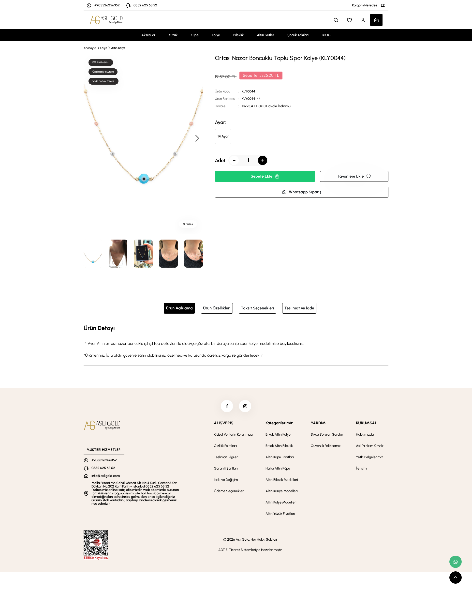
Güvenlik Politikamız (325, 446)
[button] (197, 139)
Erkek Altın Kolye (278, 434)
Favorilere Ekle (351, 176)
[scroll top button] (455, 577)
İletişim (361, 468)
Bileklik (238, 35)
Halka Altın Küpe (278, 468)
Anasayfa (90, 48)
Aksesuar (148, 35)
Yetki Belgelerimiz (369, 457)
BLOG (326, 35)
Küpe (195, 35)
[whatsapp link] (455, 562)
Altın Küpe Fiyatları (280, 457)
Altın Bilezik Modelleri (282, 480)
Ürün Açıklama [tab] (179, 308)
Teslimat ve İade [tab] (299, 308)
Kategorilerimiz (279, 423)
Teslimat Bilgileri (226, 457)
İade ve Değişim (226, 480)
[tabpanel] (236, 340)
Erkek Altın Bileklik (279, 446)
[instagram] (245, 406)
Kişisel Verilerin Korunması (233, 434)
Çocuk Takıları (298, 35)
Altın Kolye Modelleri (281, 502)
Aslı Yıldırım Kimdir (370, 446)
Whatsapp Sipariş (305, 192)
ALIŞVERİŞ (223, 423)
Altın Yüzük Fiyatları (280, 514)
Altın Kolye (118, 48)
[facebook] (227, 406)
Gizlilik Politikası (225, 446)
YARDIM (318, 423)
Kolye (216, 35)
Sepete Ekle (261, 176)
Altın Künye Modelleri (282, 491)
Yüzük (173, 35)
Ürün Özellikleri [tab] (217, 308)
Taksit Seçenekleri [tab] (257, 308)
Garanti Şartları (226, 468)
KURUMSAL (366, 423)
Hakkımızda (365, 434)
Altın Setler (265, 35)
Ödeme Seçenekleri (229, 491)
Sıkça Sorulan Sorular (327, 434)
